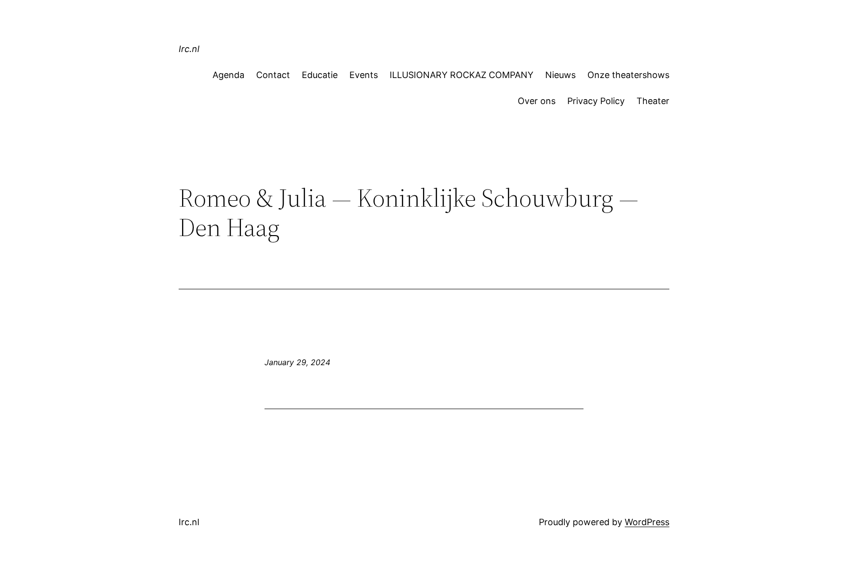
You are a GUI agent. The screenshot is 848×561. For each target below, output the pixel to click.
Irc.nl (189, 49)
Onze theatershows (628, 75)
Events (363, 75)
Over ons (537, 101)
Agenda (228, 75)
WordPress (647, 522)
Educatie (320, 75)
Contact (273, 75)
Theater (652, 101)
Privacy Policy (596, 101)
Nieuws (560, 75)
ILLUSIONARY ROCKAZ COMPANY (461, 75)
